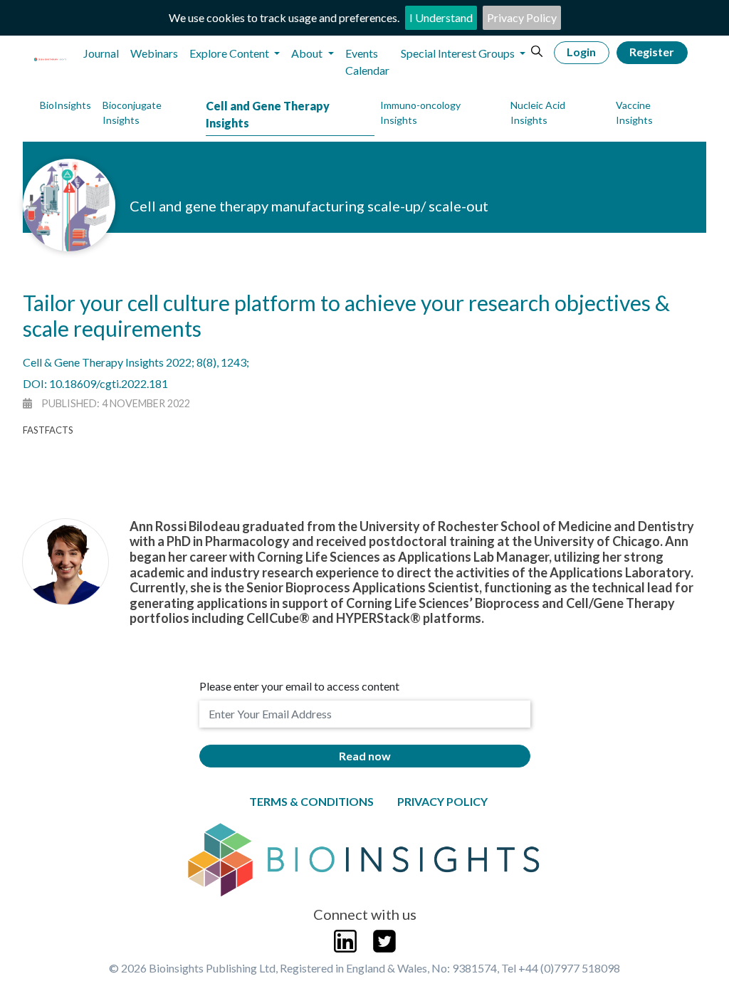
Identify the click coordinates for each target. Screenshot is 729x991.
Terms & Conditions (311, 801)
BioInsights (65, 105)
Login (581, 51)
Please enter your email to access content (299, 686)
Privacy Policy (522, 17)
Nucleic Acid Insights (537, 112)
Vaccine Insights (634, 112)
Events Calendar (367, 61)
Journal (101, 53)
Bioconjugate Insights (132, 112)
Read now (365, 755)
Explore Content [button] (230, 53)
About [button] (308, 53)
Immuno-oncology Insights (420, 112)
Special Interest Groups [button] (459, 53)
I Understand (441, 17)
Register (651, 51)
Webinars (154, 53)
